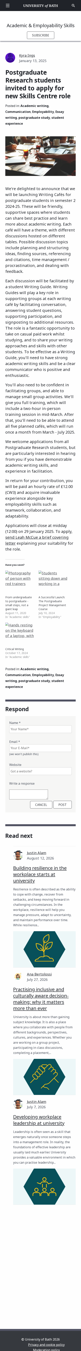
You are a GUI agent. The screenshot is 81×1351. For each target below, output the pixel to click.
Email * (14, 742)
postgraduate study (34, 117)
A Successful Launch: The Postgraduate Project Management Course (52, 603)
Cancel (41, 805)
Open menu (8, 5)
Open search (73, 5)
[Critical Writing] (20, 631)
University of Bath (40, 5)
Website (15, 765)
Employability (43, 112)
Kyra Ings (27, 55)
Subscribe (40, 35)
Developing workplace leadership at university (38, 1119)
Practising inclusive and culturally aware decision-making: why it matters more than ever (41, 998)
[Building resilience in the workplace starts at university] (44, 949)
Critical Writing (14, 649)
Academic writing (34, 106)
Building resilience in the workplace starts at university (40, 874)
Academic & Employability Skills (41, 25)
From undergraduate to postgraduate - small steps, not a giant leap (18, 603)
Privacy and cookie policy (46, 1345)
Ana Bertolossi (39, 974)
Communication (18, 112)
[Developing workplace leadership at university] (44, 1187)
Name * (15, 723)
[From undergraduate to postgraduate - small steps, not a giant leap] (20, 579)
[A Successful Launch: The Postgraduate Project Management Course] (53, 579)
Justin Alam (36, 852)
